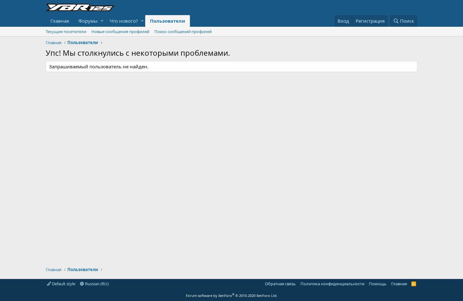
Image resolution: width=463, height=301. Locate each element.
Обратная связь (280, 284)
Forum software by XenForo (231, 295)
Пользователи (167, 21)
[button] (102, 21)
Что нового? (124, 21)
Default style (63, 284)
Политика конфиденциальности (332, 284)
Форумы (88, 21)
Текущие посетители (66, 31)
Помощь (377, 284)
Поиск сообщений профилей (183, 31)
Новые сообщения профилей (120, 31)
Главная (59, 21)
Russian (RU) (96, 284)
